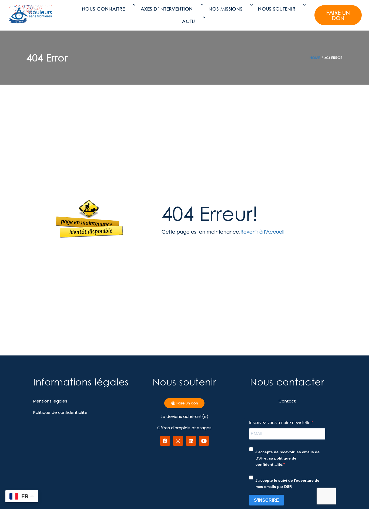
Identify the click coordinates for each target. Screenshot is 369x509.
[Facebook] (165, 441)
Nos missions (225, 9)
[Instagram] (178, 441)
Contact (287, 401)
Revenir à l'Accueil (262, 232)
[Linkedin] (191, 441)
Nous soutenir (276, 9)
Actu (188, 21)
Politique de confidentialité (60, 412)
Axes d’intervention (167, 9)
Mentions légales (50, 401)
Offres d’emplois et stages (184, 428)
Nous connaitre (103, 9)
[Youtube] (204, 441)
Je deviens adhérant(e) (184, 416)
